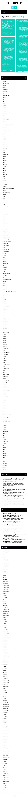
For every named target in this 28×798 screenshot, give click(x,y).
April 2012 (4, 767)
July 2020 (4, 571)
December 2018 (6, 609)
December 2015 (6, 680)
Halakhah (4, 186)
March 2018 (5, 627)
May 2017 (4, 646)
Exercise (4, 156)
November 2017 (6, 633)
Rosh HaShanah (6, 380)
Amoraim (4, 87)
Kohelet (4, 259)
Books (4, 103)
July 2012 (4, 761)
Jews (4, 247)
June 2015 (5, 692)
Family (4, 162)
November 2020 (6, 563)
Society (4, 398)
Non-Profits (5, 328)
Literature (4, 269)
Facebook (4, 160)
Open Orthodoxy (6, 332)
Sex (3, 388)
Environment (5, 148)
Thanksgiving (5, 431)
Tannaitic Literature (6, 421)
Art (3, 93)
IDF (3, 210)
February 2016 (5, 676)
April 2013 (4, 745)
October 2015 (5, 684)
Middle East (5, 299)
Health (4, 196)
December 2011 (6, 775)
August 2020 (5, 569)
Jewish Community (6, 231)
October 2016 (5, 660)
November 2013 (6, 730)
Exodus (4, 158)
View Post (4, 487)
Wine (4, 449)
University (4, 443)
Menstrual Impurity (6, 293)
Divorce (4, 136)
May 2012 (4, 765)
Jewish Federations (6, 237)
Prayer (4, 358)
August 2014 (5, 712)
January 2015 (5, 702)
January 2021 (5, 561)
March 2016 (5, 674)
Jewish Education (6, 235)
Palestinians (5, 336)
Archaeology (5, 91)
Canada (4, 109)
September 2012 (6, 757)
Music (4, 316)
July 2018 (4, 619)
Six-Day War (5, 394)
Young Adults (5, 465)
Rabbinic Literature (6, 364)
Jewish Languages (6, 239)
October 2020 (5, 565)
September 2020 (6, 567)
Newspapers (5, 324)
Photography (5, 346)
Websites (4, 447)
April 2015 (4, 696)
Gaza (4, 176)
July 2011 (4, 785)
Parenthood (5, 338)
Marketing (4, 281)
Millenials (4, 301)
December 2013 (6, 728)
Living (4, 271)
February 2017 (5, 652)
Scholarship (5, 382)
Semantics (5, 386)
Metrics (4, 295)
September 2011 (6, 781)
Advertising (5, 81)
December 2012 (6, 751)
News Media (5, 322)
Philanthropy (5, 344)
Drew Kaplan (20, 71)
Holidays (4, 204)
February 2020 (5, 581)
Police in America (6, 348)
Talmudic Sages (6, 417)
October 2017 (5, 635)
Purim (4, 362)
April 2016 (4, 672)
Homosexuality (5, 206)
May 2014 (4, 718)
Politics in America (6, 352)
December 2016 (6, 656)
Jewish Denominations (7, 233)
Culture (4, 134)
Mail (3, 277)
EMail (4, 142)
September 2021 (6, 550)
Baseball (4, 97)
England (4, 144)
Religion (4, 378)
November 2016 (6, 658)
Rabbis (4, 366)
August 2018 (5, 617)
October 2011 (5, 779)
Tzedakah (4, 439)
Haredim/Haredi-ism (6, 192)
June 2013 (5, 741)
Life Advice (5, 267)
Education (4, 140)
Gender (4, 178)
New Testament (5, 320)
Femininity (4, 166)
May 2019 (4, 599)
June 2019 (5, 597)
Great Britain (5, 184)
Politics (4, 350)
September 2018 (6, 615)
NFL (3, 326)
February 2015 (5, 700)
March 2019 (5, 603)
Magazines (5, 275)
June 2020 (5, 573)
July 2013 (4, 739)
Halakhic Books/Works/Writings (8, 188)
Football (4, 170)
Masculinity (5, 287)
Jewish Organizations (7, 241)
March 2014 (5, 722)
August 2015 (5, 688)
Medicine (4, 289)
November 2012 (6, 753)
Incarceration (5, 212)
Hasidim (4, 194)
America (4, 85)
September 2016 (6, 662)
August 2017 (5, 639)
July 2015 (4, 690)
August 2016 (5, 664)
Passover (4, 340)
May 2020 (4, 575)
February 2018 (5, 629)
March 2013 (5, 747)
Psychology (5, 360)
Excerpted (14, 3)
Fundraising (5, 174)
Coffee (4, 117)
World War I (5, 453)
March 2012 (5, 769)
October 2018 (5, 613)
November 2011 (6, 777)
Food (4, 168)
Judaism (4, 255)
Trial (3, 435)
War (3, 445)
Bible (4, 101)
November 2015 (6, 682)
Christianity (5, 113)
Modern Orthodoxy (6, 305)
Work (4, 451)
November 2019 (6, 587)
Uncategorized (5, 441)
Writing (4, 457)
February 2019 (5, 605)
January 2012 (5, 773)
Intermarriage (5, 214)
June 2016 (5, 668)
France (4, 172)
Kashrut (4, 257)
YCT (3, 459)
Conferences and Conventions (8, 123)
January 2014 (5, 726)
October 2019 (5, 589)
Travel (4, 433)
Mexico (4, 297)
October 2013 (5, 732)
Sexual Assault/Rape (6, 390)
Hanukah (4, 190)
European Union (6, 154)
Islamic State (5, 223)
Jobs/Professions (6, 251)
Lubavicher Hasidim (6, 273)
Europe (4, 152)
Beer (3, 99)
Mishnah (4, 303)
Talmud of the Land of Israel (8, 415)
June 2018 (5, 621)
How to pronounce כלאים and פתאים (9, 481)
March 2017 (5, 650)
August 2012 (5, 759)
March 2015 (5, 698)
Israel (4, 225)
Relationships (5, 376)
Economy (4, 138)
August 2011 (5, 783)
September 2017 (6, 637)
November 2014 (6, 706)
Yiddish (4, 461)
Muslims (4, 318)
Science (4, 384)
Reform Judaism (6, 374)
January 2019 (5, 607)
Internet (4, 216)
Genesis (4, 180)
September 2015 (6, 686)
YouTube (4, 467)
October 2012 (5, 755)
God (3, 182)
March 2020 (5, 579)
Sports (4, 403)
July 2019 (4, 595)
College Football (6, 119)
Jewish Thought (5, 245)
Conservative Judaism (7, 125)
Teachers (4, 423)
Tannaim (4, 419)
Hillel (4, 198)
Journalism (5, 253)
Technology (5, 425)
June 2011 (5, 787)
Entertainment (5, 146)
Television (4, 427)
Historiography (5, 202)
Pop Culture (5, 356)
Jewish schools (5, 243)
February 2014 (5, 724)
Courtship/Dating (6, 129)
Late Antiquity (5, 263)
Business (4, 105)
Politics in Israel (5, 354)
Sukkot (4, 407)
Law (3, 265)
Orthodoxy (4, 334)
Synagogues (5, 409)
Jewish (4, 227)
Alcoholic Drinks (6, 83)
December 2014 (6, 704)
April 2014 (4, 720)
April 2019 (4, 601)
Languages (5, 261)
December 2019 (6, 585)
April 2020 (4, 577)
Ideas (4, 208)
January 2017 (5, 654)
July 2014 (4, 714)
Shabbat (4, 392)
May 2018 (4, 623)
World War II (5, 455)
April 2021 (4, 557)
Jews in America (6, 249)
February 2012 (5, 771)
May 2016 (4, 670)
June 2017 (5, 643)
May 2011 (4, 789)
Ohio (3, 330)
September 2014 (6, 710)
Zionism (4, 469)
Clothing (4, 115)
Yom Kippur (5, 463)
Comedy (4, 121)
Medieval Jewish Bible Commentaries (10, 291)
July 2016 (4, 666)
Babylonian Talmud (6, 95)
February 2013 (5, 749)
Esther (4, 150)
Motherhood (5, 309)
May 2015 (4, 694)
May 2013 (4, 743)
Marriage (4, 283)
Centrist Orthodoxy (6, 111)
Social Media (5, 396)
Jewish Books (5, 229)
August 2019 (5, 593)
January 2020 (5, 583)
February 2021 (5, 559)
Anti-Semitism (5, 89)
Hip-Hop (4, 200)
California (4, 107)
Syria (4, 411)
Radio (4, 370)
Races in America (6, 368)
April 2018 (4, 625)
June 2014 (5, 716)
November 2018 (6, 611)
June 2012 (5, 763)
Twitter (12, 7)
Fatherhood (5, 164)
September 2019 (6, 591)
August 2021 (5, 552)
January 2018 (5, 631)
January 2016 (5, 678)
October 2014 (5, 708)
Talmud (4, 413)
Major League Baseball (7, 279)
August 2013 (5, 736)
